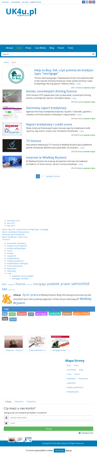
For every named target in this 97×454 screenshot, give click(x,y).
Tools (70, 47)
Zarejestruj (18, 401)
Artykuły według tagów (16, 248)
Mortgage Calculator (20, 278)
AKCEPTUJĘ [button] (59, 450)
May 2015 (11, 225)
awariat (87, 88)
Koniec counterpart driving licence (51, 91)
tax (4, 288)
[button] (83, 2)
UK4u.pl (21, 11)
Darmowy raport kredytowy (46, 108)
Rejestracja (11, 268)
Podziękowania (13, 258)
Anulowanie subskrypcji (16, 243)
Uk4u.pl (9, 47)
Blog (52, 47)
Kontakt (5, 2)
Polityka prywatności (15, 261)
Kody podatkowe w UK (38, 350)
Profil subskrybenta (15, 266)
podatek (53, 283)
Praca (28, 47)
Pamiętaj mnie (87, 433)
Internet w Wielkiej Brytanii (46, 157)
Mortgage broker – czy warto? (64, 350)
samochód (80, 283)
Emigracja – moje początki (16, 350)
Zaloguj (25, 2)
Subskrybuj (11, 271)
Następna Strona (53, 176)
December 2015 (13, 220)
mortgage (39, 284)
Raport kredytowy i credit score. (49, 124)
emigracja (11, 284)
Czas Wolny (40, 47)
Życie (19, 47)
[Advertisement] (67, 24)
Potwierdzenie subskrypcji (17, 263)
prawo (65, 283)
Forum (61, 47)
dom (4, 284)
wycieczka (11, 290)
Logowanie (15, 2)
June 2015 (11, 223)
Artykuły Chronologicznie (17, 246)
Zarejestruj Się (35, 2)
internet (29, 284)
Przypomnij (31, 401)
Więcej (69, 450)
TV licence (33, 141)
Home (6, 62)
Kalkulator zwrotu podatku (23, 276)
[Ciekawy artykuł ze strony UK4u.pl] (93, 2)
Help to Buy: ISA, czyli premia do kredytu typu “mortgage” (63, 71)
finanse (20, 284)
